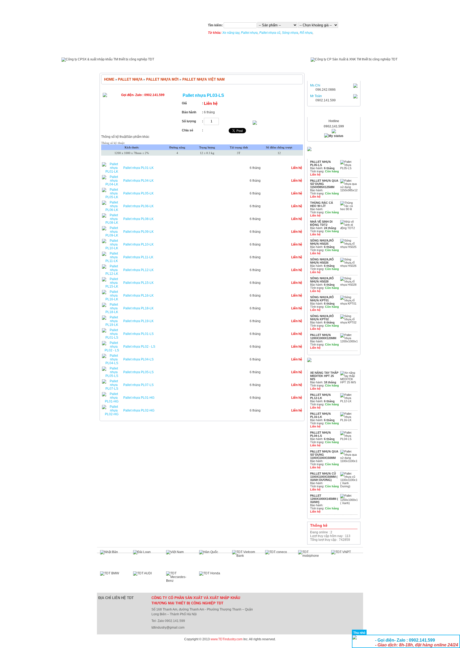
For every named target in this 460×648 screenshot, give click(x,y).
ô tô (273, 65)
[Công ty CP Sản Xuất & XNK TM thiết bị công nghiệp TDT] (354, 59)
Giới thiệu (164, 50)
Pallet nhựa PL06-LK (138, 206)
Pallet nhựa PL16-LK (138, 295)
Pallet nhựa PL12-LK (138, 270)
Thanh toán (246, 50)
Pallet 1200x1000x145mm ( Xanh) (324, 499)
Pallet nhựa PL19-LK (138, 321)
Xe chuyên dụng (298, 65)
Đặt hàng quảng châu (15, 646)
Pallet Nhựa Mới (162, 79)
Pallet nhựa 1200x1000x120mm (323, 336)
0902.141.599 (325, 100)
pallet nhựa (134, 65)
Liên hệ (298, 50)
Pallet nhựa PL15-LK (138, 283)
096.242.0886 (325, 90)
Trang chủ (112, 50)
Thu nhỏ (359, 633)
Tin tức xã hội (327, 50)
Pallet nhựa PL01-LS (138, 334)
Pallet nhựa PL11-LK (138, 257)
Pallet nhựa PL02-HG (138, 410)
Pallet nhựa (249, 33)
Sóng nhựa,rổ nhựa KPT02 (322, 317)
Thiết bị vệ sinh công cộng (218, 65)
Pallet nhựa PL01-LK (138, 168)
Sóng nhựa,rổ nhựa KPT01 (322, 299)
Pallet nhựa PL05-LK (138, 193)
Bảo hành (216, 50)
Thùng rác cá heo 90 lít (321, 204)
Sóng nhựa (290, 33)
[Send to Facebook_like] (216, 132)
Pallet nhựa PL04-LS (138, 359)
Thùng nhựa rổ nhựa (170, 65)
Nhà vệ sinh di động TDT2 (321, 223)
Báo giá (274, 50)
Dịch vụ (190, 50)
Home (109, 79)
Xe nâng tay (230, 33)
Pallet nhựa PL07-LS (138, 385)
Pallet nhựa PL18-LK (138, 308)
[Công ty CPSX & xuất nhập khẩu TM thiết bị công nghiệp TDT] (107, 59)
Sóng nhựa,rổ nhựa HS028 (322, 280)
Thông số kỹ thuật (114, 137)
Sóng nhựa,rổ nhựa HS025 (322, 242)
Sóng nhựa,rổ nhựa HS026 (322, 261)
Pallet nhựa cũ (269, 33)
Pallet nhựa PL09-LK (138, 232)
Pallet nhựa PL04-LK (138, 180)
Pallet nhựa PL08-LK (138, 219)
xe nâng (254, 65)
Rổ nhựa (306, 33)
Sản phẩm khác (138, 137)
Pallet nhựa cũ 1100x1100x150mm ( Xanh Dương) (324, 476)
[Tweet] (237, 132)
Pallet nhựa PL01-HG (138, 398)
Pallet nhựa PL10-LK (138, 244)
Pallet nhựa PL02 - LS (139, 346)
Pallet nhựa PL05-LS (138, 372)
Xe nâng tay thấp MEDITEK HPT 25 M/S (324, 376)
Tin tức (138, 50)
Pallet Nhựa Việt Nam (203, 79)
